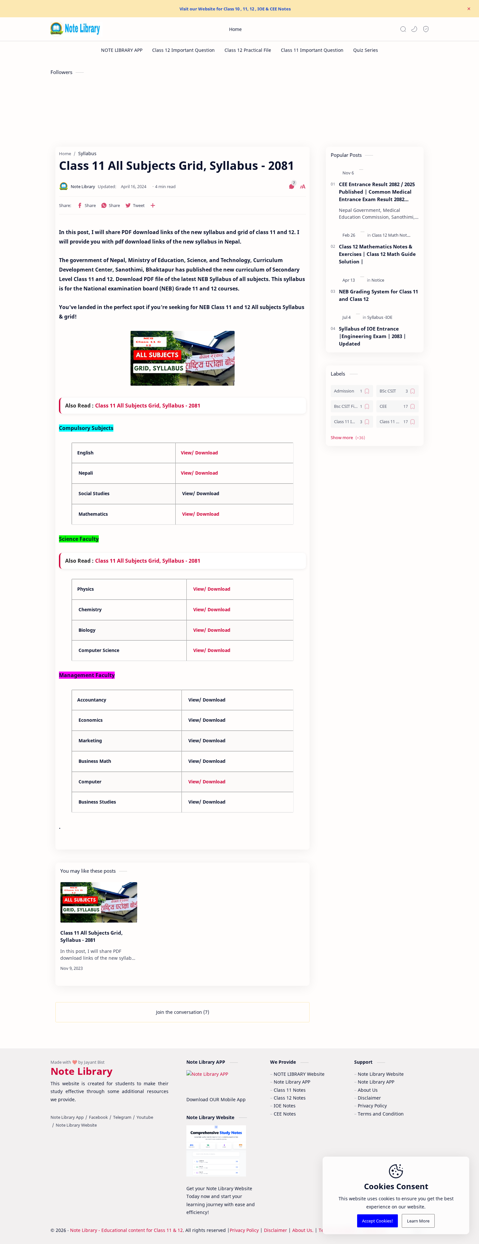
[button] (414, 29)
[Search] (403, 29)
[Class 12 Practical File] (248, 50)
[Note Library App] (67, 1117)
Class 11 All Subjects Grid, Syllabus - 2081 (147, 405)
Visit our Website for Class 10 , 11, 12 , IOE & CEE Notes (235, 9)
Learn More (418, 1221)
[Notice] (377, 280)
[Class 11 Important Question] (312, 50)
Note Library (81, 1071)
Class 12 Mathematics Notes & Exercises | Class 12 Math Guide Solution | (377, 254)
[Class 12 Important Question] (183, 50)
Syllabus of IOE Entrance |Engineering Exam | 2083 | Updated (372, 336)
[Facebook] (98, 1117)
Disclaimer (276, 1230)
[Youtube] (145, 1117)
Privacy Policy (244, 1230)
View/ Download (199, 453)
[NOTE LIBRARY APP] (121, 50)
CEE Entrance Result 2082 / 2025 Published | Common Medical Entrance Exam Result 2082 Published (377, 192)
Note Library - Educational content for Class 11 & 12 (126, 1230)
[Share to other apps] (153, 205)
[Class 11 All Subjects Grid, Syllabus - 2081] (98, 902)
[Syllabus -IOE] (379, 317)
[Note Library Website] (76, 1125)
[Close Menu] (469, 9)
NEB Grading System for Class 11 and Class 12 (378, 295)
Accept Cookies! (377, 1221)
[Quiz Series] (365, 50)
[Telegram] (122, 1117)
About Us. (302, 1230)
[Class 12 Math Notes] (391, 235)
